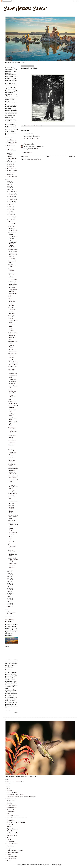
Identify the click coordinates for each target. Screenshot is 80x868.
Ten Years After (12, 293)
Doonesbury (11, 258)
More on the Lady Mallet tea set (13, 524)
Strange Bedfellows (11, 551)
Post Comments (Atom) (34, 159)
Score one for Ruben (12, 233)
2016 (8, 586)
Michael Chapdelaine (12, 396)
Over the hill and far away (13, 406)
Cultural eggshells (11, 312)
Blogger (60, 864)
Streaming (11, 450)
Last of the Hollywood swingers (10, 154)
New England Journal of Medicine (16, 822)
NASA (8, 814)
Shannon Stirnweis (11, 269)
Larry (9, 539)
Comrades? (11, 445)
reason (8, 837)
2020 (8, 576)
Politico (9, 826)
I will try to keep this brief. (12, 533)
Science (9, 839)
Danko (10, 447)
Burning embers (11, 164)
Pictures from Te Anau (13, 386)
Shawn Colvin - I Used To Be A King (13, 516)
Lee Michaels (12, 383)
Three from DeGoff (11, 461)
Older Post (72, 156)
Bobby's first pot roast (12, 376)
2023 (8, 189)
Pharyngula (10, 824)
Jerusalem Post (11, 809)
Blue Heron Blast (24, 8)
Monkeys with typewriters (12, 380)
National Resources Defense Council (17, 818)
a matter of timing (12, 176)
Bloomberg (10, 790)
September (12, 199)
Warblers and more (12, 547)
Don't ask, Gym (12, 279)
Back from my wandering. (9, 620)
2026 (8, 182)
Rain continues (12, 373)
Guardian (9, 803)
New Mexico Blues (11, 265)
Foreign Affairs (11, 801)
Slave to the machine (11, 370)
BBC (8, 788)
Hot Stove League (11, 329)
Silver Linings (12, 226)
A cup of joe (10, 174)
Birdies (10, 221)
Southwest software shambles (11, 507)
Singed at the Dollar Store (12, 428)
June (10, 207)
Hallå (9, 296)
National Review (11, 820)
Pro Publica (10, 831)
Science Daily (10, 841)
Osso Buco (11, 458)
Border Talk (11, 496)
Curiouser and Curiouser (12, 354)
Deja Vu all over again (12, 321)
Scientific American (12, 844)
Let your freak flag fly (12, 261)
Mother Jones (10, 811)
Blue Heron (27, 144)
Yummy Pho (12, 435)
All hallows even (11, 168)
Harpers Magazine (12, 805)
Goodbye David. (12, 333)
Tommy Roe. (12, 316)
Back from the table (12, 325)
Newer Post (24, 156)
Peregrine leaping (11, 346)
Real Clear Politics (12, 835)
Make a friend (12, 442)
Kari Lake (11, 357)
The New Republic (12, 856)
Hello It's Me (11, 224)
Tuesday (10, 437)
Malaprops (11, 541)
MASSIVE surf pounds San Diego (12, 453)
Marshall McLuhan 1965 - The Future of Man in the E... (13, 362)
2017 (8, 584)
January (11, 219)
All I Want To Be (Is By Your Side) (13, 423)
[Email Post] (41, 126)
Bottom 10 (11, 399)
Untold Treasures (11, 140)
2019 (8, 579)
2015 (8, 589)
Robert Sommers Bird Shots (11, 612)
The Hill (9, 854)
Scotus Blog (10, 846)
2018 (8, 581)
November (12, 194)
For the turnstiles (13, 501)
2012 (8, 596)
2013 (8, 594)
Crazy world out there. (12, 342)
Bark (9, 498)
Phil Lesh (10, 277)
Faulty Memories (13, 468)
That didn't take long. (12, 554)
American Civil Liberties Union (15, 782)
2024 (8, 187)
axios (8, 786)
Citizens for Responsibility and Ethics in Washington (21, 797)
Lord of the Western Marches (11, 150)
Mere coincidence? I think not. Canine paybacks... (12, 243)
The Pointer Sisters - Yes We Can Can (12, 472)
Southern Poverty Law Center (15, 850)
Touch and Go (12, 367)
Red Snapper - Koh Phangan (12, 402)
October (11, 196)
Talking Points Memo (13, 852)
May (10, 209)
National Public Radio (13, 816)
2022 (8, 571)
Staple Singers (12, 440)
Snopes (9, 848)
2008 (8, 606)
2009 (8, 604)
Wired (8, 861)
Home (48, 156)
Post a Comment (27, 152)
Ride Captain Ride (12, 414)
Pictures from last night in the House (13, 487)
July (10, 204)
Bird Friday (11, 503)
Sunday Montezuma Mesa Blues (12, 391)
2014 (8, 591)
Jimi (9, 544)
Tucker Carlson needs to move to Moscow (12, 285)
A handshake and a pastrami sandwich (12, 171)
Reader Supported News (13, 833)
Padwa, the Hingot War (12, 566)
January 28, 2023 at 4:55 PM (31, 138)
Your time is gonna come (12, 350)
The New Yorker (11, 859)
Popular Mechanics (12, 829)
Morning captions (11, 304)
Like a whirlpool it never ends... (12, 476)
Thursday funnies (11, 511)
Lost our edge (12, 282)
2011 (8, 599)
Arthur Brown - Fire (12, 338)
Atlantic (9, 784)
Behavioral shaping (11, 273)
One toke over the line (12, 418)
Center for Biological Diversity (15, 794)
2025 (8, 184)
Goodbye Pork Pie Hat (12, 431)
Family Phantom (11, 162)
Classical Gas (11, 335)
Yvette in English (11, 529)
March (11, 214)
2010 (8, 601)
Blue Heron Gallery (12, 792)
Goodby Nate (12, 491)
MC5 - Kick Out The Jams (12, 237)
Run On (10, 536)
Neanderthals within (12, 410)
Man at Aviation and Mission (12, 290)
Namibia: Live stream (12, 465)
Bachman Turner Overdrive (11, 300)
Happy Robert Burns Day (12, 308)
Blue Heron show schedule (12, 229)
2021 (8, 574)
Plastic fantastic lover (11, 146)
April (10, 212)
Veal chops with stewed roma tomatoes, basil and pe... (12, 254)
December (12, 191)
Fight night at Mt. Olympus (11, 159)
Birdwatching (10, 166)
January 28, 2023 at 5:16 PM (31, 149)
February (11, 217)
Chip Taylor (11, 520)
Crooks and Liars (11, 799)
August (11, 201)
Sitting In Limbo (12, 249)
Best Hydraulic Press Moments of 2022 (13, 559)
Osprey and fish (12, 493)
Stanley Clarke (12, 563)
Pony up (10, 318)
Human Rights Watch (13, 807)
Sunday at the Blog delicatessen (12, 143)
